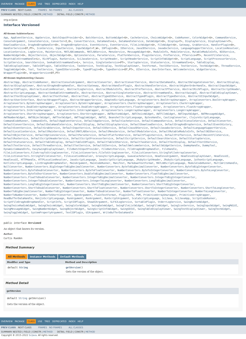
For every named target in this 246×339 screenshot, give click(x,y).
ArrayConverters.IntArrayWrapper (76, 110)
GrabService (200, 44)
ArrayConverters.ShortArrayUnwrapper (29, 113)
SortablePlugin (145, 201)
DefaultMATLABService (81, 131)
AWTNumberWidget (14, 117)
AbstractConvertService (130, 82)
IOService (126, 48)
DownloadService (14, 44)
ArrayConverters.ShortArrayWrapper (80, 113)
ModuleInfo (160, 51)
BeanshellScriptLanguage (125, 117)
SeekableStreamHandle (61, 62)
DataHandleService (131, 41)
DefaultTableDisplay (49, 142)
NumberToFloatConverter (139, 191)
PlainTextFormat (105, 194)
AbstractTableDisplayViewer (218, 92)
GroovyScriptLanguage (110, 156)
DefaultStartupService (194, 138)
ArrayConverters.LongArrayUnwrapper (126, 110)
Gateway (184, 44)
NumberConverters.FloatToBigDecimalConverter (157, 173)
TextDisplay (104, 65)
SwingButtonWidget (196, 201)
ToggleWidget (12, 69)
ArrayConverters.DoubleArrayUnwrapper (29, 106)
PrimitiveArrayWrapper (194, 194)
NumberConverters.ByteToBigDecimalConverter (127, 166)
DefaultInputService (76, 127)
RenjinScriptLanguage (49, 198)
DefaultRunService (16, 138)
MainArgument (78, 163)
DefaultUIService (104, 145)
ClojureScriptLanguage (204, 117)
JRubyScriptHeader (148, 159)
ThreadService (230, 65)
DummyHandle (192, 145)
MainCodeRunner (100, 163)
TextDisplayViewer (127, 65)
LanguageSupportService (197, 48)
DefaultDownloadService (146, 124)
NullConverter (13, 166)
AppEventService (21, 37)
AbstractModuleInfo (109, 89)
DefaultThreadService (46, 145)
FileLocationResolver (78, 156)
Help (80, 4)
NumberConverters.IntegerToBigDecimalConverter (95, 177)
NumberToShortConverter (55, 194)
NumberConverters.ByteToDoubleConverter (31, 170)
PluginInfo (126, 194)
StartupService (138, 62)
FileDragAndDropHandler (143, 149)
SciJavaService (87, 58)
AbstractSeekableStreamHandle (58, 92)
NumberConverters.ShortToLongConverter (207, 187)
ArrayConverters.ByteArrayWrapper (78, 103)
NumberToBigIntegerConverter (64, 191)
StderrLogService (169, 201)
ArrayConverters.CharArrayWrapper (179, 103)
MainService (53, 51)
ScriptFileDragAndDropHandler (24, 201)
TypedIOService (65, 69)
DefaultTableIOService (112, 142)
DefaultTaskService (143, 142)
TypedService (114, 69)
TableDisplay (205, 62)
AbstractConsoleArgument (67, 82)
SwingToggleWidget (16, 212)
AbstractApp (11, 82)
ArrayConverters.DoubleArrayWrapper (82, 106)
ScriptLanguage (191, 58)
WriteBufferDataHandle (118, 212)
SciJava (167, 198)
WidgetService (206, 69)
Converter (57, 41)
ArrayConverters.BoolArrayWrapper (212, 99)
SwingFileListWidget (129, 205)
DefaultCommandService (157, 120)
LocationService (14, 51)
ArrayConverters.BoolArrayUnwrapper (162, 99)
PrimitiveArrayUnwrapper (159, 194)
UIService (142, 69)
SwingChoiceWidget (50, 205)
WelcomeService (184, 69)
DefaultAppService (96, 120)
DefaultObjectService (18, 135)
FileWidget (165, 44)
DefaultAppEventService (65, 120)
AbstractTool (80, 96)
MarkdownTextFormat (140, 163)
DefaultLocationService (19, 131)
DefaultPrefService (178, 135)
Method (48, 14)
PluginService (151, 55)
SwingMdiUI (230, 205)
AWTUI (102, 117)
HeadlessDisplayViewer (196, 156)
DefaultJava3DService (133, 127)
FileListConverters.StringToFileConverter (32, 156)
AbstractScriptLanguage (19, 92)
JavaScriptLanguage (83, 159)
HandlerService (14, 48)
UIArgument (93, 212)
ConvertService (84, 41)
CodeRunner (182, 37)
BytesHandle (153, 117)
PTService (188, 55)
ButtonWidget (114, 37)
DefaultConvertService (19, 124)
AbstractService (92, 92)
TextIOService (168, 65)
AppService (42, 37)
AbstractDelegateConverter (196, 82)
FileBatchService (113, 149)
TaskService (85, 65)
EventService (119, 44)
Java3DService (145, 48)
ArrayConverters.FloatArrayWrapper (187, 106)
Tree (47, 4)
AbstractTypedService (170, 96)
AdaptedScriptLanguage (119, 99)
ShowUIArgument (97, 201)
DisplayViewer (217, 41)
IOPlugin (107, 48)
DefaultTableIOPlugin (80, 142)
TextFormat (149, 65)
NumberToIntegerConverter (175, 191)
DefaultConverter (219, 120)
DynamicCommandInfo (17, 149)
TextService (189, 65)
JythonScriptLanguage (208, 159)
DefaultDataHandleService (54, 124)
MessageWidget (137, 51)
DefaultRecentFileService (211, 135)
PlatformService (128, 55)
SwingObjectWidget (72, 208)
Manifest (119, 163)
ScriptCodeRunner (203, 198)
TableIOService (64, 65)
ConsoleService (38, 41)
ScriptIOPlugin (74, 201)
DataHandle (104, 41)
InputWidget (83, 48)
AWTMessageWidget (212, 113)
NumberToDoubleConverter (103, 191)
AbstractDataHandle (162, 82)
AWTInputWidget (188, 113)
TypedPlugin (91, 69)
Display (173, 41)
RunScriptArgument (116, 198)
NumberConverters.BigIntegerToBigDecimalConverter (59, 166)
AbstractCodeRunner (35, 82)
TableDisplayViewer (17, 65)
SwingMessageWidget (17, 208)
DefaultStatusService (18, 142)
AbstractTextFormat (55, 96)
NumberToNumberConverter (20, 194)
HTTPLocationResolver (52, 159)
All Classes (76, 10)
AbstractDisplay (227, 82)
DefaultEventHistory (217, 124)
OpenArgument (82, 194)
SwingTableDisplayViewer (154, 208)
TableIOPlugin (41, 65)
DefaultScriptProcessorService (92, 138)
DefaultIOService (104, 127)
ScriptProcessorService (220, 58)
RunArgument (75, 198)
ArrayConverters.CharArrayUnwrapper (128, 103)
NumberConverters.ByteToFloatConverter (88, 170)
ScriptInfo (54, 201)
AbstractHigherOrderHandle (187, 85)
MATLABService (96, 51)
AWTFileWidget (165, 113)
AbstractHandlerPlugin (117, 85)
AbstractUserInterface (19, 99)
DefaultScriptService (130, 138)
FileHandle (169, 149)
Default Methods (72, 256)
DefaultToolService (77, 145)
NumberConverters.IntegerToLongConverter (94, 180)
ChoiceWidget (159, 37)
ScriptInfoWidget (162, 58)
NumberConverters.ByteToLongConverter (202, 170)
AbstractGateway (88, 85)
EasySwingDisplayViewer (48, 149)
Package (20, 4)
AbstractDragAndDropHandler (55, 85)
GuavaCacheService (140, 156)
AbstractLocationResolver (47, 89)
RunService (67, 58)
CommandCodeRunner (16, 120)
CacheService (139, 37)
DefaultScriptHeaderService (49, 138)
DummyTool (208, 145)
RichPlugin (50, 58)
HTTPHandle (28, 159)
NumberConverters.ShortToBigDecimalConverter (98, 184)
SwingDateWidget (102, 205)
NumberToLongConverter (210, 191)
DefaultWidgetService (166, 145)
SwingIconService (182, 205)
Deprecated (59, 4)
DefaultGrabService (47, 127)
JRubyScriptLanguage (177, 159)
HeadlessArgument (166, 156)
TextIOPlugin (74, 212)
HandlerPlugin (220, 44)
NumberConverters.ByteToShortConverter (30, 173)
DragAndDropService (74, 44)
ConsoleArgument (14, 41)
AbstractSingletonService (123, 92)
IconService (45, 48)
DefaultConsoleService (190, 120)
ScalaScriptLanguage (145, 198)
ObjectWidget (58, 55)
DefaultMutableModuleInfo (176, 131)
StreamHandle (180, 62)
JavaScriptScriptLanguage (116, 159)
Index (72, 4)
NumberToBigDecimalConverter (23, 191)
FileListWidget (140, 44)
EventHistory (98, 44)
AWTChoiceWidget (142, 113)
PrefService (171, 55)
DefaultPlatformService (114, 135)
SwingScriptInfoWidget (102, 208)
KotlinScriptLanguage (18, 163)
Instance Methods (42, 256)
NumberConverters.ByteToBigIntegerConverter (191, 166)
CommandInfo (39, 120)
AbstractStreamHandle (157, 92)
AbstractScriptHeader (225, 89)
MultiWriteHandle (225, 163)
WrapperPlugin (13, 72)
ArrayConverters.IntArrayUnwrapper (27, 110)
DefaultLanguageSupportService (204, 127)
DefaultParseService (82, 135)
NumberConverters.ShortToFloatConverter (90, 187)
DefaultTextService (17, 145)
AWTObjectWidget (39, 117)
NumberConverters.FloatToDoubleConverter (32, 177)
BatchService (94, 37)
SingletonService (107, 62)
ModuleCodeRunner (199, 163)
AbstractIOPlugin (15, 89)
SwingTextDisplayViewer (189, 208)
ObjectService (37, 55)
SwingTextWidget (219, 208)
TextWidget (207, 65)
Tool (31, 69)
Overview (7, 4)
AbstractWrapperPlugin (52, 99)
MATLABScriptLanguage (170, 163)
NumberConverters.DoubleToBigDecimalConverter (91, 173)
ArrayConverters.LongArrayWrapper (176, 110)
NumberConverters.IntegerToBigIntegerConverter (162, 177)
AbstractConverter (99, 82)
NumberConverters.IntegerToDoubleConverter (33, 180)
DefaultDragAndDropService (183, 124)
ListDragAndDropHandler (51, 163)
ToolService (45, 69)
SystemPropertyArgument (47, 212)
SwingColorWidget (77, 205)
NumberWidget (12, 55)
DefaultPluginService (147, 135)
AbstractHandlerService (150, 85)
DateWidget (153, 41)
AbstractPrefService (138, 89)
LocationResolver (226, 48)
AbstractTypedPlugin (139, 96)
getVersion (73, 267)
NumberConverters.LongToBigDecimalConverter (155, 180)
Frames (42, 10)
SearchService (34, 62)
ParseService (106, 55)
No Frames (55, 10)
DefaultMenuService (112, 131)
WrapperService (40, 72)
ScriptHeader (108, 58)
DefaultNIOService (209, 131)
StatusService (160, 62)
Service (88, 62)
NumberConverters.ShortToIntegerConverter (149, 187)
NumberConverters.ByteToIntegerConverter (145, 170)
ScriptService (13, 62)
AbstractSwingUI (186, 92)
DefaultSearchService (162, 138)
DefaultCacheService (125, 120)
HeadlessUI (221, 156)
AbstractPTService (167, 89)
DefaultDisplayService (112, 124)
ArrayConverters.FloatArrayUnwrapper (135, 106)
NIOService (227, 51)
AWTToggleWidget (85, 117)
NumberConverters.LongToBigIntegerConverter (34, 184)
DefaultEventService (17, 127)
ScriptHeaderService (134, 58)
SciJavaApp (182, 198)
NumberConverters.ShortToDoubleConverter (32, 187)
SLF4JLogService (121, 201)
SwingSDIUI (127, 208)
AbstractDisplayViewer (19, 85)
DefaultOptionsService (50, 135)
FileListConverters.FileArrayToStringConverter (36, 152)
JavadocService (168, 48)
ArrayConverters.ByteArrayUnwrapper (28, 103)
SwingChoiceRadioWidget (19, 205)
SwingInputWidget (208, 205)
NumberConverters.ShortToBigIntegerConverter (163, 184)
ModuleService (180, 51)
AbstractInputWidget (222, 85)
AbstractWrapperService (86, 99)
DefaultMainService (51, 131)
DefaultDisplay (84, 124)
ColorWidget (200, 37)
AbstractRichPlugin (195, 89)
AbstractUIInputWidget (203, 96)
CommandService (225, 37)
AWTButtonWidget (118, 113)
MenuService (117, 51)
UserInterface (161, 69)
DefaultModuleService (142, 131)
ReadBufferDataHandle (18, 198)
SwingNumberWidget (44, 208)
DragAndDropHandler (41, 44)
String (23, 267)
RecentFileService (216, 55)
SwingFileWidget (157, 205)
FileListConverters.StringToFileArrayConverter (164, 152)
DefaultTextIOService (202, 142)
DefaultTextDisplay (172, 142)
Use (40, 4)
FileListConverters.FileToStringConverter (100, 152)
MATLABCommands (74, 51)
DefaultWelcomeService (134, 145)
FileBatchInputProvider (83, 149)
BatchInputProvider (66, 37)
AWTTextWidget (62, 117)
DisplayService (195, 41)
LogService (35, 51)
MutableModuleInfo (204, 51)
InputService (64, 48)
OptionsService (84, 55)
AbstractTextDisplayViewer (22, 96)
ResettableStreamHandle (19, 58)
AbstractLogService (80, 89)
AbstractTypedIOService (107, 96)
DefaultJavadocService (166, 127)
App (6, 37)
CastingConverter (175, 117)
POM (138, 194)
